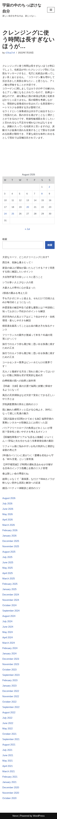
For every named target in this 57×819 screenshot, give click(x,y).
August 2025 (8, 551)
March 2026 (8, 525)
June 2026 (7, 509)
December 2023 (10, 659)
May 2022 (7, 728)
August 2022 (8, 712)
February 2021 (9, 776)
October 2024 (9, 605)
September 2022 (10, 707)
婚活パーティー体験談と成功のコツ (21, 488)
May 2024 (7, 632)
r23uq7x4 (10, 53)
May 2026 (7, 514)
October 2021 (9, 733)
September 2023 (10, 675)
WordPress (39, 815)
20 (27, 207)
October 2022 (9, 701)
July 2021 (7, 750)
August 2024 (8, 616)
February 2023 (9, 680)
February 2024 (9, 648)
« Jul (27, 229)
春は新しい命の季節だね (15, 473)
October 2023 (9, 669)
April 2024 (7, 637)
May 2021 (7, 760)
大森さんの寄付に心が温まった (19, 287)
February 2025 (9, 584)
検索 (4, 239)
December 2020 (10, 787)
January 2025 (9, 589)
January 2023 (9, 685)
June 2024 (7, 626)
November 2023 (10, 664)
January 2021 (9, 782)
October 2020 (9, 798)
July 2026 (7, 503)
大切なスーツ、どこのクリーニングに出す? (25, 257)
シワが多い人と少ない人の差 (17, 282)
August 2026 (8, 498)
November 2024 (10, 600)
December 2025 (10, 541)
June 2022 (7, 723)
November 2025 (10, 546)
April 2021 (7, 766)
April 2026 (7, 519)
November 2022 (10, 696)
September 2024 (10, 610)
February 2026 (9, 530)
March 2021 (8, 771)
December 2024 (10, 594)
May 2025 (7, 567)
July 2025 (7, 557)
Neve (15, 815)
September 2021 (10, 739)
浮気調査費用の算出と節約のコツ (20, 404)
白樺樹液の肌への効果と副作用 (19, 380)
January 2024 (9, 653)
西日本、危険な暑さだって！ (17, 262)
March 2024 (8, 642)
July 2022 (7, 717)
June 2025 (7, 562)
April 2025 (7, 573)
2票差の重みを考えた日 (14, 293)
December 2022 (10, 691)
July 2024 (7, 621)
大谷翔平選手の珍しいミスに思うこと (22, 277)
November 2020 (10, 792)
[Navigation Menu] (51, 9)
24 (5, 214)
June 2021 (7, 755)
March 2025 (8, 578)
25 (13, 214)
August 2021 (8, 744)
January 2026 (9, 535)
